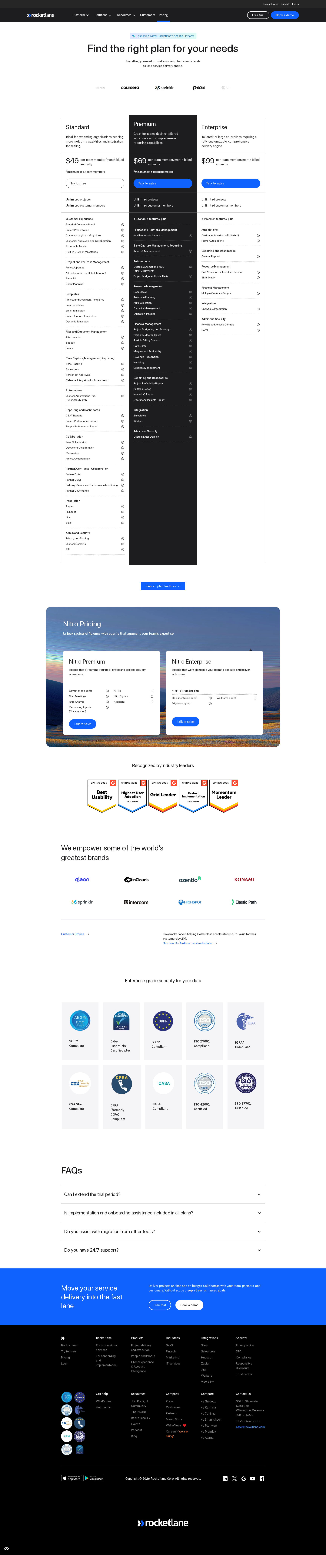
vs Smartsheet (211, 1419)
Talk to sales (147, 183)
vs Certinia (208, 1413)
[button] (81, 15)
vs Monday (208, 1431)
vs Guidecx (208, 1401)
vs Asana (207, 1437)
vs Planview (209, 1425)
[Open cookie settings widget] (6, 1548)
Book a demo (285, 15)
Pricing (163, 15)
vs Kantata (208, 1407)
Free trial (258, 15)
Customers (147, 15)
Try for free (78, 183)
